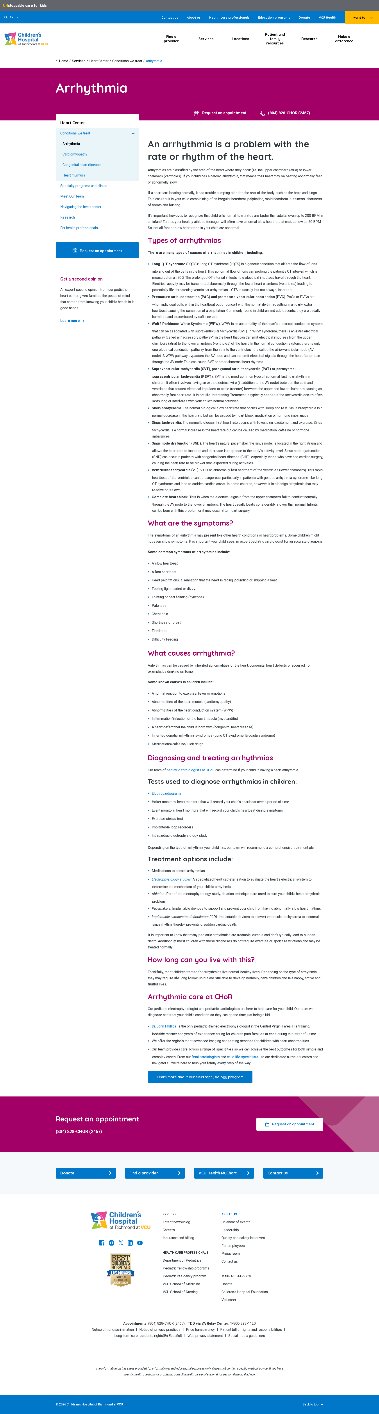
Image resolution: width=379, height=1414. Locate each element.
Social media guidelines (246, 1336)
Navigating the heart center (80, 207)
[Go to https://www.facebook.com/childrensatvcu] (101, 1243)
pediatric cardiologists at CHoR (191, 770)
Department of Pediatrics (182, 1260)
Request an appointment (100, 251)
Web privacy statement (205, 1336)
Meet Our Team (72, 196)
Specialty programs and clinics (83, 186)
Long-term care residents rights (138, 1336)
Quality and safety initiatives (243, 1238)
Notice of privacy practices (160, 1330)
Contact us (169, 17)
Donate (304, 17)
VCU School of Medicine (181, 1284)
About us (193, 17)
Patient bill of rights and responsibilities (251, 1330)
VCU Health (327, 17)
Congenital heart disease (82, 165)
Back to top (310, 1404)
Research (309, 39)
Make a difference (344, 38)
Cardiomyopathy (75, 154)
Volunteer (229, 1300)
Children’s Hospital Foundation (245, 1292)
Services (205, 39)
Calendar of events (236, 1222)
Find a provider (171, 38)
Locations (240, 39)
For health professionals (79, 228)
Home (63, 61)
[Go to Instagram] (111, 1243)
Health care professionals (229, 17)
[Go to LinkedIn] (130, 1243)
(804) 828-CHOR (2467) (79, 1131)
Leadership (230, 1230)
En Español (172, 1336)
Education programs (274, 17)
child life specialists (242, 1057)
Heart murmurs (74, 175)
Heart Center (99, 61)
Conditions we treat (127, 61)
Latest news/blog (176, 1222)
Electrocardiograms (167, 793)
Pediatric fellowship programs (186, 1268)
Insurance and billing (178, 1238)
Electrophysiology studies (171, 879)
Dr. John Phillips (164, 1026)
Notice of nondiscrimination (113, 1330)
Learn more (70, 321)
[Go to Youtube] (140, 1243)
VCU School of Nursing (180, 1292)
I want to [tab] (358, 17)
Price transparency (200, 1330)
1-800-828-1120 (243, 1323)
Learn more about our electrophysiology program (200, 1077)
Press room (231, 1254)
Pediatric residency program (184, 1276)
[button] (12, 17)
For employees (233, 1246)
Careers (169, 1230)
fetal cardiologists (206, 1057)
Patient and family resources (275, 38)
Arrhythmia (71, 144)
